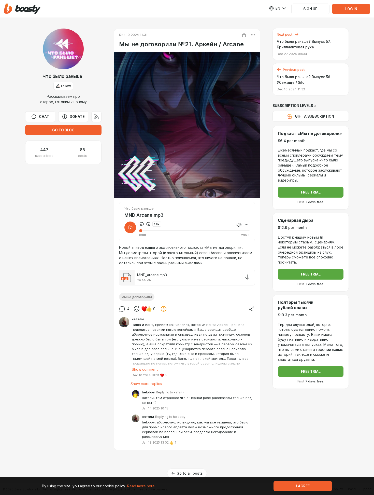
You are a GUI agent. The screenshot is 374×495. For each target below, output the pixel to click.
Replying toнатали (170, 392)
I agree (303, 486)
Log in (351, 9)
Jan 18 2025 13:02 (155, 442)
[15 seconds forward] (148, 224)
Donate (77, 117)
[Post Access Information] (244, 34)
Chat (44, 117)
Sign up (310, 9)
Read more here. (141, 486)
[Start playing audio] (130, 227)
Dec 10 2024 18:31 (145, 375)
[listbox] (274, 8)
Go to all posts (190, 473)
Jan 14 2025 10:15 (155, 408)
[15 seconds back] (141, 224)
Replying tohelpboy (170, 417)
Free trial (311, 192)
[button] (22, 9)
